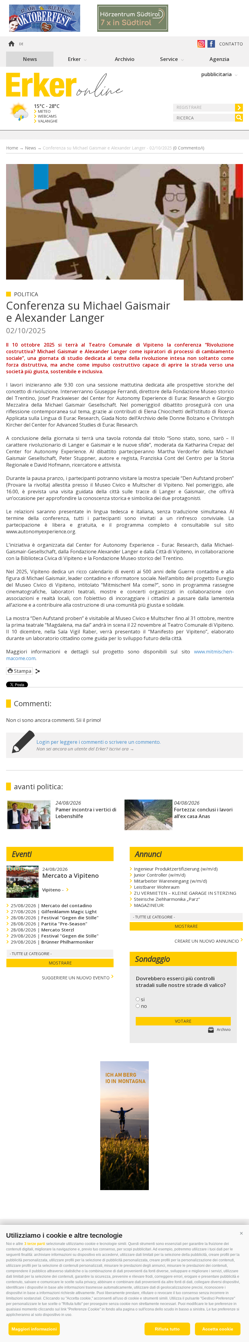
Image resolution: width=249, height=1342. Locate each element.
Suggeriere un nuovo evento (76, 977)
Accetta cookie (217, 1329)
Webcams (47, 116)
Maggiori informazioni (34, 1329)
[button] (241, 1233)
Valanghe (48, 121)
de (21, 44)
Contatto (231, 44)
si (143, 999)
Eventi (22, 854)
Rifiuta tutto (167, 1329)
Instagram (201, 44)
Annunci (148, 854)
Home (11, 44)
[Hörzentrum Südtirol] (141, 18)
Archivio (125, 58)
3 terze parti (34, 1244)
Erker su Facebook (211, 44)
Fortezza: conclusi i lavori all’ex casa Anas (203, 813)
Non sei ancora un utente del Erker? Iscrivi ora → (85, 749)
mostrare (60, 963)
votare (183, 1021)
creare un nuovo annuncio (207, 940)
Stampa (22, 671)
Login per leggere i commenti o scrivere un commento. (98, 742)
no (144, 1006)
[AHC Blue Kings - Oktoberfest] (53, 18)
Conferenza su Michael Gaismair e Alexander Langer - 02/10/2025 (123, 148)
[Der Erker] (41, 85)
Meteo (44, 111)
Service (169, 58)
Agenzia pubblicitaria (216, 61)
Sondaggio (152, 959)
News (30, 58)
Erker (74, 58)
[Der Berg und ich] (124, 1188)
